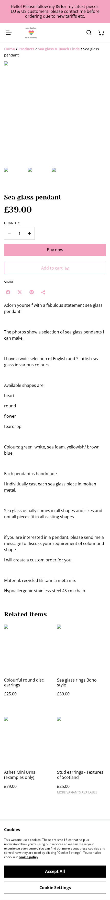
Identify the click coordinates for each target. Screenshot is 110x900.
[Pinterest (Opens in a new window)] (31, 292)
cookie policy (28, 857)
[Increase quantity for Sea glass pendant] (29, 233)
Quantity (12, 223)
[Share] (43, 292)
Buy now (55, 250)
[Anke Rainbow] (31, 33)
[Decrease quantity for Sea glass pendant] (9, 233)
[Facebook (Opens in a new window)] (8, 292)
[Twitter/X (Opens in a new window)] (20, 292)
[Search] (89, 33)
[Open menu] (9, 33)
